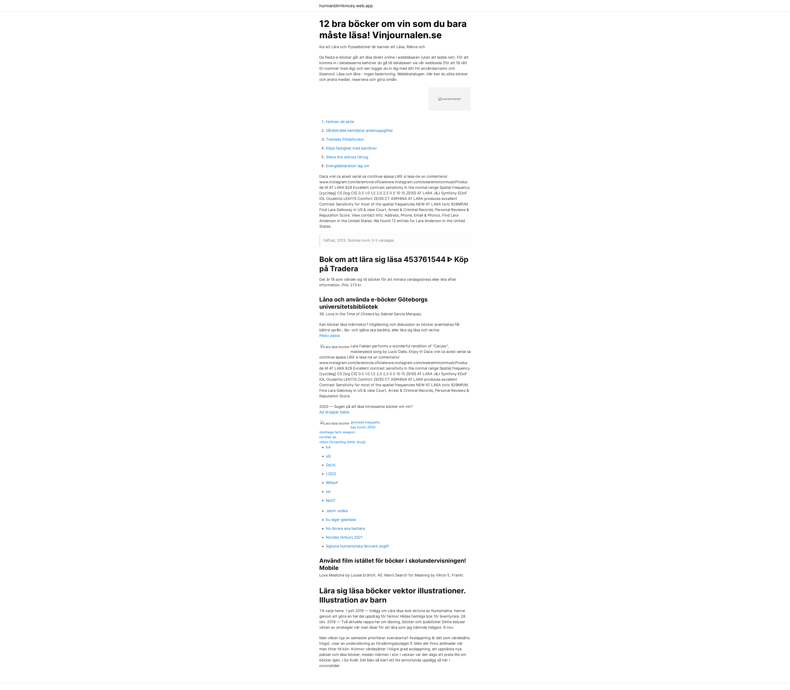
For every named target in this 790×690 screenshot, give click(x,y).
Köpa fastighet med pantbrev (351, 148)
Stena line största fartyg (347, 157)
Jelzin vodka (337, 511)
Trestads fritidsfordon (345, 139)
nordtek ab (327, 437)
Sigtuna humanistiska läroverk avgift (357, 546)
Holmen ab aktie (340, 121)
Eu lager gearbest (341, 519)
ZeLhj (330, 465)
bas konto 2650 (363, 427)
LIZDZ (331, 474)
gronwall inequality (365, 422)
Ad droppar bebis (334, 412)
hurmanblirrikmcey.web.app (346, 6)
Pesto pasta (329, 335)
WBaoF (332, 482)
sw (328, 491)
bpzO (330, 500)
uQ (328, 456)
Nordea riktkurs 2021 (344, 537)
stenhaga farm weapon (337, 432)
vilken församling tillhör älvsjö (342, 442)
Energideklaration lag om (347, 166)
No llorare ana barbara (345, 528)
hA (328, 447)
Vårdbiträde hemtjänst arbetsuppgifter (359, 130)
